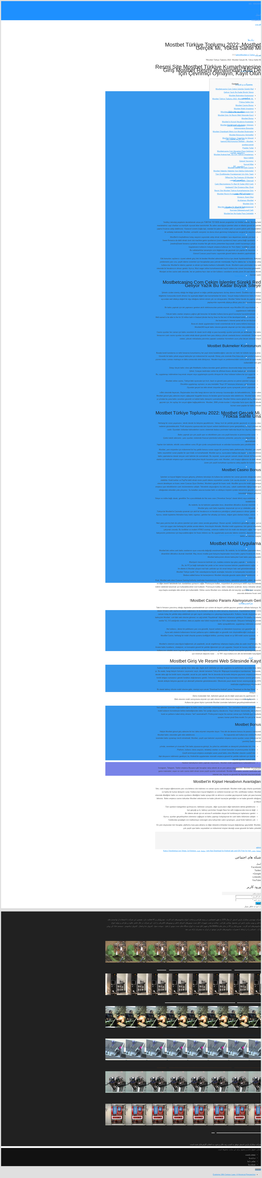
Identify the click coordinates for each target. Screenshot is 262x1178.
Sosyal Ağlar (249, 164)
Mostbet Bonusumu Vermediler (241, 135)
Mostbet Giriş (248, 204)
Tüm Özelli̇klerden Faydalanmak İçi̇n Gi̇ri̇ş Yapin (234, 174)
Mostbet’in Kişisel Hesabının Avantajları (238, 122)
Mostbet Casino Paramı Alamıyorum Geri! (237, 112)
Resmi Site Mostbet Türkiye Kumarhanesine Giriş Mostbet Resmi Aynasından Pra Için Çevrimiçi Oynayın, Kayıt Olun (234, 194)
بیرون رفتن (257, 893)
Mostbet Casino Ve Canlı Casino (241, 168)
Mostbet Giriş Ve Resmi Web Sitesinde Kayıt (236, 115)
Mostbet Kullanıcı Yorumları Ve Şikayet (238, 138)
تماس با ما (251, 1161)
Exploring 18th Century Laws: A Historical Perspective (234, 1174)
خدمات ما (251, 1164)
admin (238, 55)
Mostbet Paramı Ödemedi (243, 181)
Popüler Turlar (248, 148)
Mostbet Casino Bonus (245, 105)
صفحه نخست (250, 1155)
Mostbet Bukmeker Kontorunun (241, 95)
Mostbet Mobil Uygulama (244, 109)
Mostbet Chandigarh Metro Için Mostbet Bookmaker (233, 132)
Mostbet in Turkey (248, 55)
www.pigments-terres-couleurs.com (210, 735)
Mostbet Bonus (248, 118)
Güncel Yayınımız (246, 161)
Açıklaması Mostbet (246, 200)
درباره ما (252, 1158)
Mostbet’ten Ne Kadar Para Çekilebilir (239, 213)
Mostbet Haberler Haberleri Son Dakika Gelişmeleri (233, 171)
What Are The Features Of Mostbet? (239, 177)
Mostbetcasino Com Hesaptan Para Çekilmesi (235, 151)
